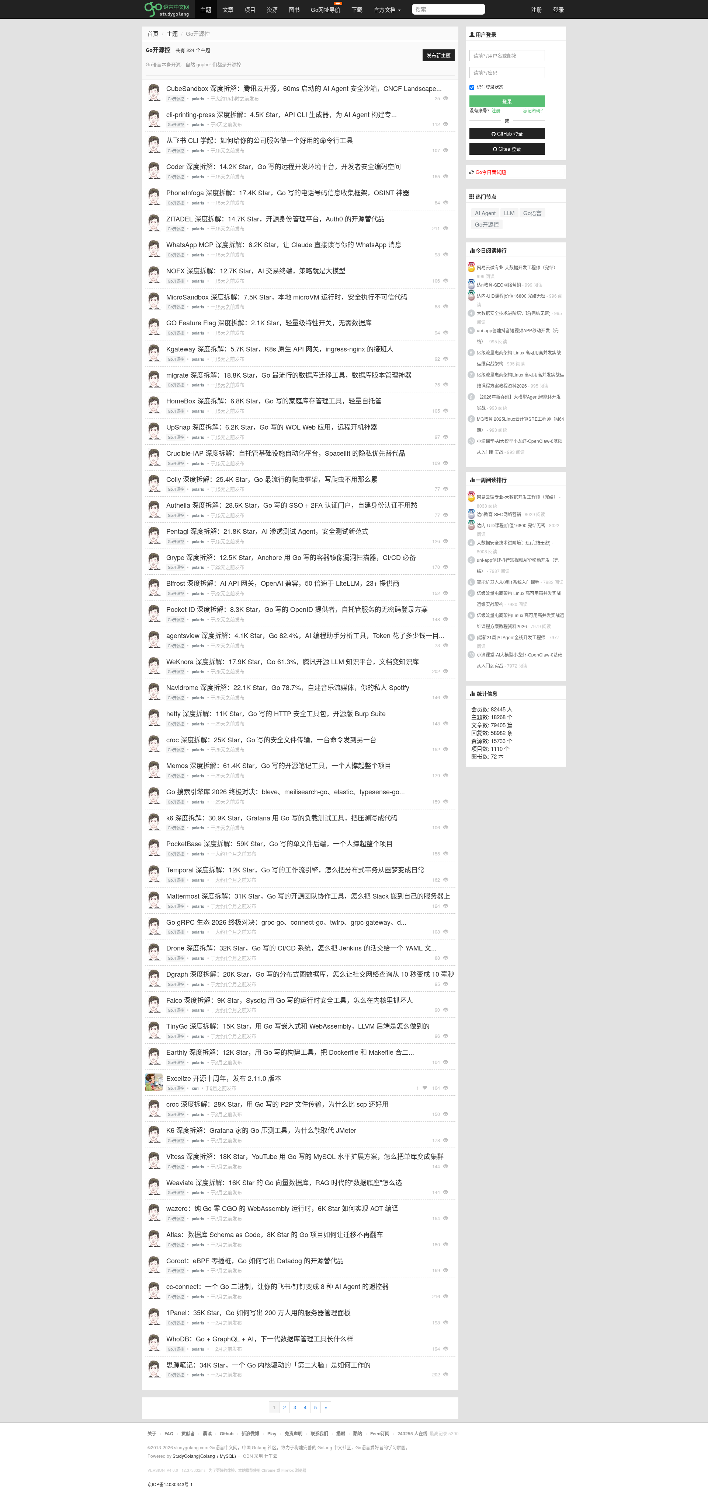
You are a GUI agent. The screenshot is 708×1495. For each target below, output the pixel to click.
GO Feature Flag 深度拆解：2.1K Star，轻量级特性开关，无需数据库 (269, 322)
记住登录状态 (490, 87)
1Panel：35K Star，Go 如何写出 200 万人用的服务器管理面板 (258, 1312)
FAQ (168, 1433)
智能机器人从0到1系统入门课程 (508, 582)
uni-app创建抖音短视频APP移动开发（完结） (518, 335)
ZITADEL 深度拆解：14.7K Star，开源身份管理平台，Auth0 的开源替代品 (275, 218)
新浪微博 (250, 1433)
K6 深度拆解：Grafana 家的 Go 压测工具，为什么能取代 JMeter (261, 1130)
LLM (509, 213)
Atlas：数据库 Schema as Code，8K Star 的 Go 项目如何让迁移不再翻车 (274, 1234)
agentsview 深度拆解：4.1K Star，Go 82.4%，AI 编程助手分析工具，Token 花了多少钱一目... (305, 635)
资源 (272, 9)
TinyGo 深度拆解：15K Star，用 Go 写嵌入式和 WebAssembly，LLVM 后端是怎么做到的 (298, 1025)
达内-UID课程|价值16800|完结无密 (511, 296)
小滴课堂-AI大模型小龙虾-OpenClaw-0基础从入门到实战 (519, 446)
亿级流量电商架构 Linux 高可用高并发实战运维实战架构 (519, 358)
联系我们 (319, 1433)
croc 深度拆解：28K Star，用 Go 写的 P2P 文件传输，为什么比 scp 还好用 (277, 1104)
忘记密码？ (534, 110)
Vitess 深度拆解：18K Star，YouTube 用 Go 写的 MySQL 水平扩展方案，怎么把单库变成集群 (305, 1156)
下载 (356, 9)
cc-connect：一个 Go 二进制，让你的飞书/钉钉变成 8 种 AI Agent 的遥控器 (277, 1286)
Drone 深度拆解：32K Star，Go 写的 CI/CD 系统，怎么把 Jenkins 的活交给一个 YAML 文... (301, 947)
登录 (558, 9)
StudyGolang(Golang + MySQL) (204, 1456)
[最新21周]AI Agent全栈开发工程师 (511, 637)
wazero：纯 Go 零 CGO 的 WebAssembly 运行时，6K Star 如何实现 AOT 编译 (282, 1208)
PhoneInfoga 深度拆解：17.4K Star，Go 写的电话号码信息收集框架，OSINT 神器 (287, 192)
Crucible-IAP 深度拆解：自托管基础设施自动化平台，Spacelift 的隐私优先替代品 (285, 453)
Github (226, 1433)
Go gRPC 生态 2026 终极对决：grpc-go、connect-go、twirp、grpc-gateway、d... (286, 922)
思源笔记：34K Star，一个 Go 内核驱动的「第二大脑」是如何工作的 (268, 1364)
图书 (294, 9)
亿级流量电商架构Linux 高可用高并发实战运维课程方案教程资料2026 (520, 380)
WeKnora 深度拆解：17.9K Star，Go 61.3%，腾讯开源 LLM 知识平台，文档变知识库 (292, 661)
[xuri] (154, 1082)
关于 (152, 1433)
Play (272, 1433)
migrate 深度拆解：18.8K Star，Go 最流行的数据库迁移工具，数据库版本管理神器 (289, 374)
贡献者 (188, 1433)
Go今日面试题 (491, 171)
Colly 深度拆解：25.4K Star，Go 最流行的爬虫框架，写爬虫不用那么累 (272, 479)
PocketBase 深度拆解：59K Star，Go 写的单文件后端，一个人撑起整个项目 (279, 843)
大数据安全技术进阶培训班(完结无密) (514, 313)
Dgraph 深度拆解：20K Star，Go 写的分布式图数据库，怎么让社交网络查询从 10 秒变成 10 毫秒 (310, 973)
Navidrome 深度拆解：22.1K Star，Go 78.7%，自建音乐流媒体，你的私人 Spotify (287, 687)
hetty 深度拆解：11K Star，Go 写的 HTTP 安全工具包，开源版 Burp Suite (276, 713)
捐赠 (340, 1433)
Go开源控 (176, 98)
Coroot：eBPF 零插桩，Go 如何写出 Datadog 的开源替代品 (255, 1260)
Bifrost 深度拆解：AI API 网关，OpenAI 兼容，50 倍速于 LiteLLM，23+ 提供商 (282, 583)
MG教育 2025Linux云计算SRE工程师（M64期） (520, 424)
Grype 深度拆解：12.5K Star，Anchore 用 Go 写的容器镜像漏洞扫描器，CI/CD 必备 (291, 557)
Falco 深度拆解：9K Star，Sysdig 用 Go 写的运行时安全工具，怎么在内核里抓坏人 (289, 1000)
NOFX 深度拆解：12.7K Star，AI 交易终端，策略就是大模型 (256, 270)
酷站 (357, 1433)
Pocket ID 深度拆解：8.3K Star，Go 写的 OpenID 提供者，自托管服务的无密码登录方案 (297, 609)
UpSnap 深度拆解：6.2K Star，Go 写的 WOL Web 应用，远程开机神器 (271, 426)
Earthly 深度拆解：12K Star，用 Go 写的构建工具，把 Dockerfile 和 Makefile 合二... (290, 1052)
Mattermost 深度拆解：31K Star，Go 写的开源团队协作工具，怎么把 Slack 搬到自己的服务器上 (308, 895)
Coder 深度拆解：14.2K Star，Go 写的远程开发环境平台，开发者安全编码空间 (283, 166)
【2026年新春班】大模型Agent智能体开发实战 (519, 402)
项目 (250, 9)
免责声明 (293, 1433)
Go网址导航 (325, 9)
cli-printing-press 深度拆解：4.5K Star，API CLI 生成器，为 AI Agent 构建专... (281, 114)
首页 (153, 33)
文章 (227, 9)
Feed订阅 (379, 1433)
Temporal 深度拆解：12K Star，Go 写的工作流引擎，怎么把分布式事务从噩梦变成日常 (295, 869)
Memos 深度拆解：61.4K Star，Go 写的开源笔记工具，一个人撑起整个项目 (278, 765)
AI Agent (485, 213)
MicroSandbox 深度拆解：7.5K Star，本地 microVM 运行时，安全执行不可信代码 (286, 296)
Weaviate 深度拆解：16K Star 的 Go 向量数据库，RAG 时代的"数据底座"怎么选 (284, 1182)
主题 (205, 9)
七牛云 (270, 1456)
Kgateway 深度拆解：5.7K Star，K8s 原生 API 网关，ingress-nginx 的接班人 (279, 348)
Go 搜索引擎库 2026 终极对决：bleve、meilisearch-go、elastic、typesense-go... (285, 791)
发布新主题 (439, 55)
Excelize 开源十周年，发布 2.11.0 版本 (223, 1078)
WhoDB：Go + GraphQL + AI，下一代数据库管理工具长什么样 (259, 1338)
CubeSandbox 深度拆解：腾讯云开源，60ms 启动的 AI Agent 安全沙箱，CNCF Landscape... (304, 88)
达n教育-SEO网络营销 (499, 284)
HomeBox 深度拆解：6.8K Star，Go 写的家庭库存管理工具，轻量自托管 (274, 400)
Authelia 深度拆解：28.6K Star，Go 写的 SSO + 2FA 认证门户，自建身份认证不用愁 (291, 505)
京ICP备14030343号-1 (170, 1484)
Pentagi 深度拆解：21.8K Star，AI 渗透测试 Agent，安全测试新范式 (267, 531)
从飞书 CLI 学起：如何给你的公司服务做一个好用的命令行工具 (259, 140)
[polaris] (154, 92)
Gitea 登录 (509, 148)
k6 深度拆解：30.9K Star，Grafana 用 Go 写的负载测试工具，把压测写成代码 (282, 817)
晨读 (207, 1433)
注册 (536, 9)
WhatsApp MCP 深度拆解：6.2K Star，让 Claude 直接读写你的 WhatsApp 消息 (284, 244)
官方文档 (385, 9)
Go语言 (532, 213)
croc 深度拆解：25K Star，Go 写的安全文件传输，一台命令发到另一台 (271, 739)
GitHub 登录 (509, 133)
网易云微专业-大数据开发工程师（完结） (517, 267)
